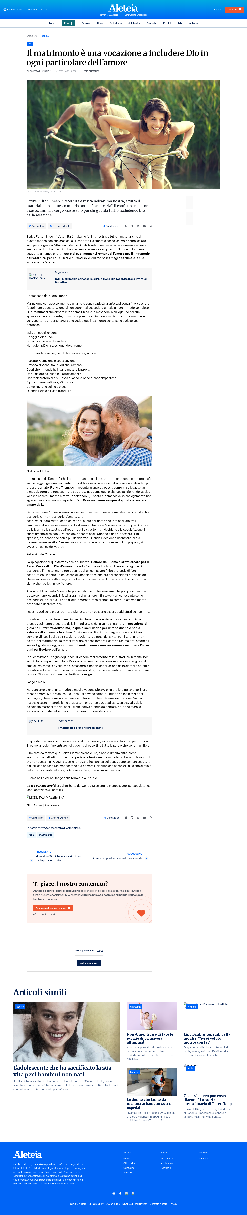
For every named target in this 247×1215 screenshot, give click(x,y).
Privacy (173, 1203)
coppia (45, 36)
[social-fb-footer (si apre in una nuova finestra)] (120, 1193)
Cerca (47, 9)
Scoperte (152, 23)
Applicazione (167, 1163)
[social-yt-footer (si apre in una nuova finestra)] (113, 1193)
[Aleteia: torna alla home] (123, 8)
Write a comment (89, 963)
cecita (190, 1068)
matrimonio (45, 834)
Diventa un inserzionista (134, 1203)
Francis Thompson (63, 487)
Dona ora (232, 9)
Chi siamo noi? (96, 1203)
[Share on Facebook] (126, 226)
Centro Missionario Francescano (104, 786)
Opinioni (86, 23)
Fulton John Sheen (66, 71)
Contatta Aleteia (158, 1203)
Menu (52, 23)
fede (31, 834)
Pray (66, 23)
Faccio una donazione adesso (51, 908)
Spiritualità (134, 23)
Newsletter (167, 1158)
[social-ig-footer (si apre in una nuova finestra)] (133, 1193)
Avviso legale (113, 1203)
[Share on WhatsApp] (150, 226)
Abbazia (193, 23)
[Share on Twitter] (138, 226)
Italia (180, 23)
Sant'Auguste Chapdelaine (136, 15)
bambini (134, 1072)
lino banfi (191, 1006)
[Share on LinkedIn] (132, 226)
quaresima (135, 1006)
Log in (100, 950)
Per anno (203, 1158)
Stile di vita (116, 23)
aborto (20, 1006)
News (100, 23)
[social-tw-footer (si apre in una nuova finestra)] (126, 1193)
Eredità (167, 23)
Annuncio (166, 1167)
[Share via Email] (144, 226)
